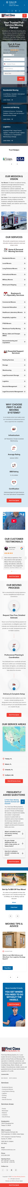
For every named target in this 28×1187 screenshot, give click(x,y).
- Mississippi (4, 1110)
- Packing (3, 1095)
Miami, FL (8, 764)
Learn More (6, 100)
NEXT (21, 78)
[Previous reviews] (2, 557)
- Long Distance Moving (7, 1091)
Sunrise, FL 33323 (6, 1138)
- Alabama (4, 1112)
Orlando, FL (9, 769)
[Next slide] (17, 164)
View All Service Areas (14, 781)
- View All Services (6, 1099)
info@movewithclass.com (8, 1149)
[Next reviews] (25, 557)
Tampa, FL (8, 759)
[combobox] (5, 64)
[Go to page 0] (11, 571)
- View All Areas (5, 1116)
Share (14, 902)
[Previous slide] (12, 164)
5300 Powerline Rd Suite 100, (9, 1132)
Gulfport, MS (9, 775)
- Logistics (4, 1093)
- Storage (3, 1097)
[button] (3, 5)
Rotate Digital (19, 1181)
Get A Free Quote (14, 500)
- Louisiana (4, 1114)
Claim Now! (14, 907)
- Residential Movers (7, 1087)
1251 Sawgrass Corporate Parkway (11, 1136)
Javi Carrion (12, 547)
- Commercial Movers (7, 1089)
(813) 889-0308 (5, 1155)
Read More (8, 968)
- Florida (3, 1108)
